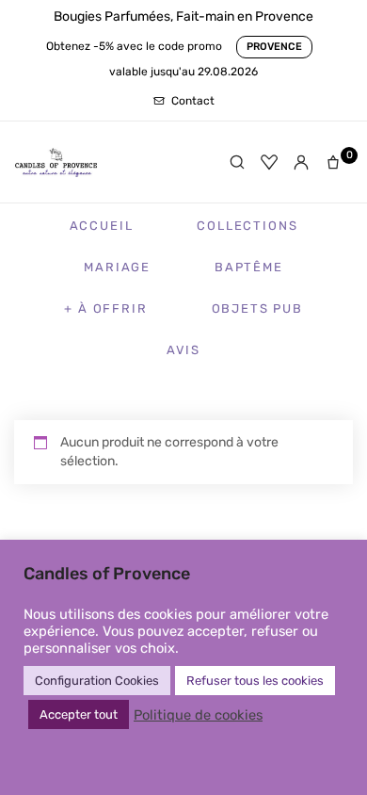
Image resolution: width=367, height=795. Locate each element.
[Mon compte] (301, 162)
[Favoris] (269, 162)
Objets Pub (257, 308)
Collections (247, 226)
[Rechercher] (237, 162)
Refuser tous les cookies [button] (255, 680)
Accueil (102, 226)
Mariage (117, 267)
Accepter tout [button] (79, 714)
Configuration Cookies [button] (97, 680)
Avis (183, 350)
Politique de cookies (198, 714)
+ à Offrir (105, 308)
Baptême (249, 267)
